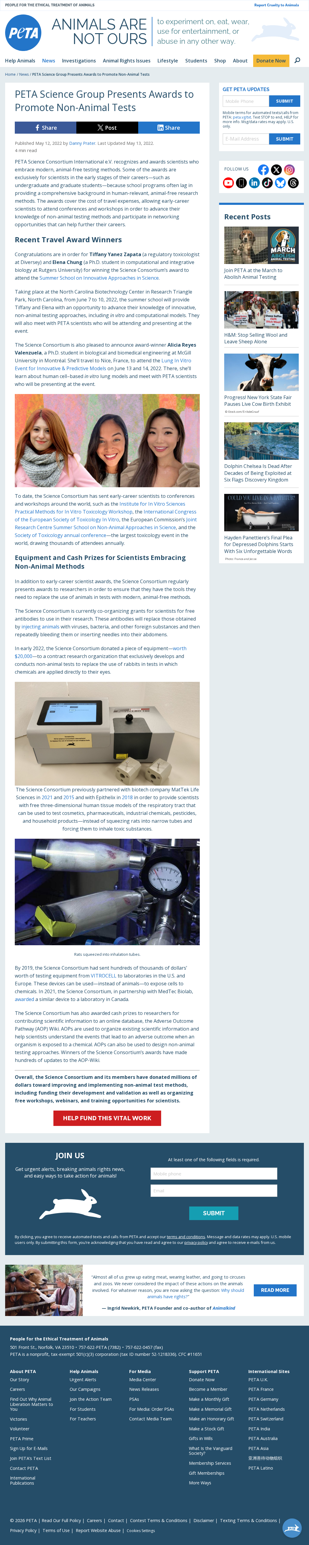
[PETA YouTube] (228, 182)
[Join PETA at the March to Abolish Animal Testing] (261, 256)
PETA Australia (263, 1438)
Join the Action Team (91, 1399)
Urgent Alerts (83, 1379)
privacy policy (196, 1242)
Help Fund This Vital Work (107, 1118)
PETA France (261, 1389)
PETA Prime (21, 1439)
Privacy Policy (23, 1530)
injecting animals (40, 626)
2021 (47, 797)
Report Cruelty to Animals (276, 5)
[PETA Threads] (293, 182)
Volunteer (19, 1429)
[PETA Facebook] (263, 169)
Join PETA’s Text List (30, 1458)
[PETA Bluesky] (280, 182)
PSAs (134, 1399)
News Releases (144, 1389)
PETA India (259, 1429)
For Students (83, 1409)
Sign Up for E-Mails (29, 1448)
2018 (127, 797)
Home (10, 74)
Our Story (19, 1379)
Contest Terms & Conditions (158, 1520)
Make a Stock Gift (206, 1429)
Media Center (142, 1379)
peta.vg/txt (242, 117)
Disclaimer (203, 1520)
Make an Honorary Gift (211, 1419)
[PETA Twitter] (276, 169)
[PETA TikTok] (267, 182)
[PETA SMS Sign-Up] (241, 182)
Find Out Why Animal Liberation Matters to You (31, 1404)
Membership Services (210, 1463)
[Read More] (154, 1290)
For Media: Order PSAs (151, 1409)
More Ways (200, 1483)
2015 (68, 797)
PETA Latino (260, 1468)
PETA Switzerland (265, 1419)
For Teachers (83, 1419)
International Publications (22, 1480)
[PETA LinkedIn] (254, 182)
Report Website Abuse (98, 1530)
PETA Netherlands (266, 1409)
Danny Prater (82, 143)
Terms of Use (56, 1530)
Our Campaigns (85, 1389)
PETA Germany (263, 1399)
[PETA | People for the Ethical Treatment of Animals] (23, 32)
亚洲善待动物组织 (265, 1458)
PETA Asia (258, 1448)
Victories (18, 1419)
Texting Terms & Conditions (248, 1520)
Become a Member (208, 1389)
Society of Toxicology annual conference (60, 535)
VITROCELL (103, 975)
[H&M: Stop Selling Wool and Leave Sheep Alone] (261, 319)
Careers (17, 1389)
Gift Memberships (207, 1473)
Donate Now (202, 1379)
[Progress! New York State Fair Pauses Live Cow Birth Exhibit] (261, 385)
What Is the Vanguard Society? (210, 1450)
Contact (116, 1520)
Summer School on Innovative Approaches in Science (99, 278)
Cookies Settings (141, 1531)
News (24, 74)
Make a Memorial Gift (210, 1409)
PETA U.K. (258, 1379)
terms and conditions (186, 1236)
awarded (24, 999)
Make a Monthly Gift (209, 1399)
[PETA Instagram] (289, 169)
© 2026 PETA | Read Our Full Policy (45, 1520)
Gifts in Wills (201, 1438)
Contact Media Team (150, 1419)
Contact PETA (24, 1468)
